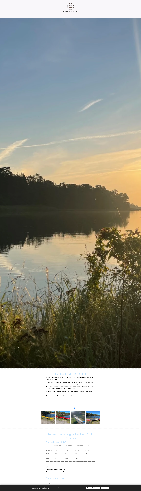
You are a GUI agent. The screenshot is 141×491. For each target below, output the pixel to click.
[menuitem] (63, 16)
